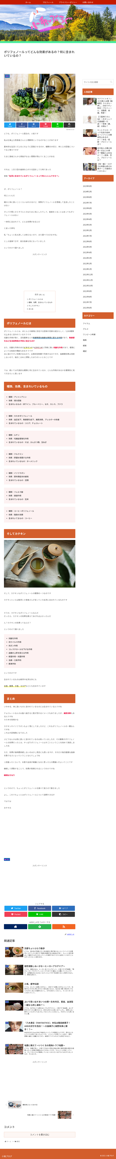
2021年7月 (87, 302)
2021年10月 (88, 285)
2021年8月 (87, 296)
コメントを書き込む (39, 1134)
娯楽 (85, 345)
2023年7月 (87, 202)
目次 (36, 294)
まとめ (31, 309)
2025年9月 (87, 186)
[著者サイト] (15, 926)
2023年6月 (87, 208)
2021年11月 (88, 280)
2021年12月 (88, 274)
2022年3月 (87, 258)
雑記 (8, 859)
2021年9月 (87, 291)
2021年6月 (87, 307)
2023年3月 (87, 224)
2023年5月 (87, 213)
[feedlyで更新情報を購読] (39, 926)
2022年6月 (87, 241)
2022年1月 (87, 269)
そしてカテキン (34, 305)
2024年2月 (87, 191)
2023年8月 (87, 197)
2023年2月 (87, 230)
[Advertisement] (39, 64)
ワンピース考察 (89, 334)
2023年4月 (87, 219)
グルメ (85, 328)
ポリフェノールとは (36, 299)
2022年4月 (87, 252)
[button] (111, 82)
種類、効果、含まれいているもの (40, 302)
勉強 (85, 340)
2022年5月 (87, 246)
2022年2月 (87, 263)
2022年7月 (87, 235)
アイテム (86, 323)
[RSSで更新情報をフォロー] (63, 926)
